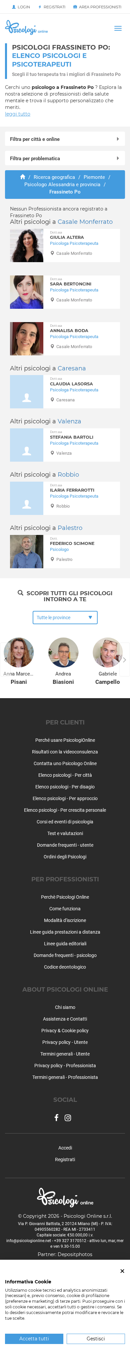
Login (23, 7)
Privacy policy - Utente (65, 1042)
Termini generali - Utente (65, 1054)
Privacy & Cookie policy (65, 1030)
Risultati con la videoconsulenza (65, 751)
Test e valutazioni (65, 833)
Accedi (65, 1147)
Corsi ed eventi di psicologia (65, 821)
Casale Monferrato (85, 222)
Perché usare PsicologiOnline (65, 740)
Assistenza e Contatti (65, 1019)
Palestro (70, 528)
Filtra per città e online (35, 139)
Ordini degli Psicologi (65, 856)
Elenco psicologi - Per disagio (65, 786)
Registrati (53, 7)
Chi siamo (65, 1007)
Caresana (72, 368)
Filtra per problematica (35, 159)
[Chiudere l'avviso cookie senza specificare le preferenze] (122, 1271)
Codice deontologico (65, 967)
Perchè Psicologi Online (65, 897)
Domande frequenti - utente (65, 845)
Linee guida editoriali (65, 943)
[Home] (22, 177)
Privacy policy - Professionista (65, 1065)
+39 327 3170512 (70, 1240)
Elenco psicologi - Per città (65, 775)
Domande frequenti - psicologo (65, 955)
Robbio (68, 474)
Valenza (69, 421)
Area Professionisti (99, 7)
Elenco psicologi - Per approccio (65, 798)
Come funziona (65, 908)
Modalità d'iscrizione (65, 920)
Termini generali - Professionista (65, 1077)
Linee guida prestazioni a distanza (65, 932)
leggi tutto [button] (17, 114)
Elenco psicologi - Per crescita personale (65, 810)
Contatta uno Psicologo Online (65, 763)
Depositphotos (75, 1254)
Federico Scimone (72, 541)
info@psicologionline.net (28, 1240)
